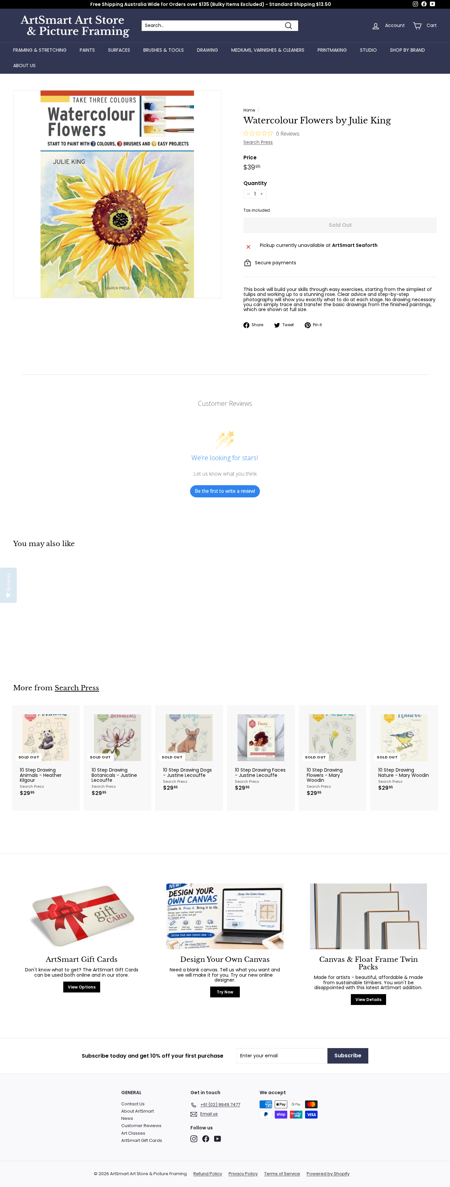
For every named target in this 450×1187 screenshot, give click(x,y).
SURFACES (119, 50)
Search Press (258, 142)
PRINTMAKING (332, 50)
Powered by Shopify (328, 1174)
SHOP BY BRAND (407, 50)
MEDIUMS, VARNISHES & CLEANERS (267, 50)
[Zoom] (117, 194)
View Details (368, 999)
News (127, 1118)
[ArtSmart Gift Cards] (81, 916)
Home (249, 110)
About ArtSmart (137, 1111)
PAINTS (87, 50)
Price (250, 158)
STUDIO (368, 50)
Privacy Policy (243, 1174)
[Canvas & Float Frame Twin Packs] (368, 916)
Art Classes (133, 1133)
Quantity (255, 183)
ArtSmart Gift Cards (141, 1140)
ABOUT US (24, 65)
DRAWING (207, 50)
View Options (82, 987)
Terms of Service (282, 1174)
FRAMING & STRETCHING (40, 50)
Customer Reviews (141, 1125)
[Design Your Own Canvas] (224, 916)
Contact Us (133, 1104)
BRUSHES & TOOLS (163, 50)
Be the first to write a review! (225, 491)
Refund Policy (207, 1174)
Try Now (225, 992)
